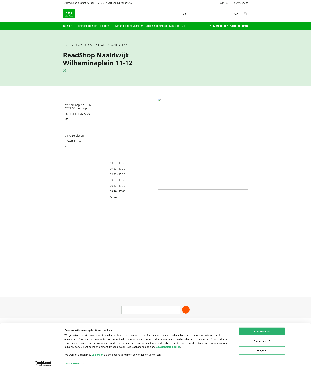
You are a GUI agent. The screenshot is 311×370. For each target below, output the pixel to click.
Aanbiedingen (239, 26)
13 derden (97, 354)
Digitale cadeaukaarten (129, 26)
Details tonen (72, 363)
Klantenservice (240, 2)
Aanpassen (260, 340)
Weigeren (262, 350)
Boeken (67, 26)
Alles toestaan (262, 331)
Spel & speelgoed (156, 26)
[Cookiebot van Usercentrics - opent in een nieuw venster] (43, 363)
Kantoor (174, 26)
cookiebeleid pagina (168, 346)
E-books (104, 26)
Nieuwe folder (218, 26)
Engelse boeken (87, 26)
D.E (183, 26)
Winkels (224, 2)
